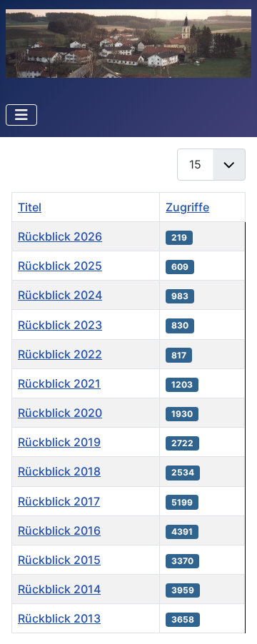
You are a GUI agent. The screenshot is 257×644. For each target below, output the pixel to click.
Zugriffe (187, 207)
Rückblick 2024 (60, 295)
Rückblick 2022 (60, 354)
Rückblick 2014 (59, 589)
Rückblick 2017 (59, 501)
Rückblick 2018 (59, 471)
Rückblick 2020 (60, 413)
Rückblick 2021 (59, 383)
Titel (29, 207)
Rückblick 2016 (59, 530)
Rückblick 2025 (60, 265)
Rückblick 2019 (59, 442)
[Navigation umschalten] (21, 115)
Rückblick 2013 (59, 618)
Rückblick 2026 (60, 236)
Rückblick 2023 (60, 325)
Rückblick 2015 (59, 560)
